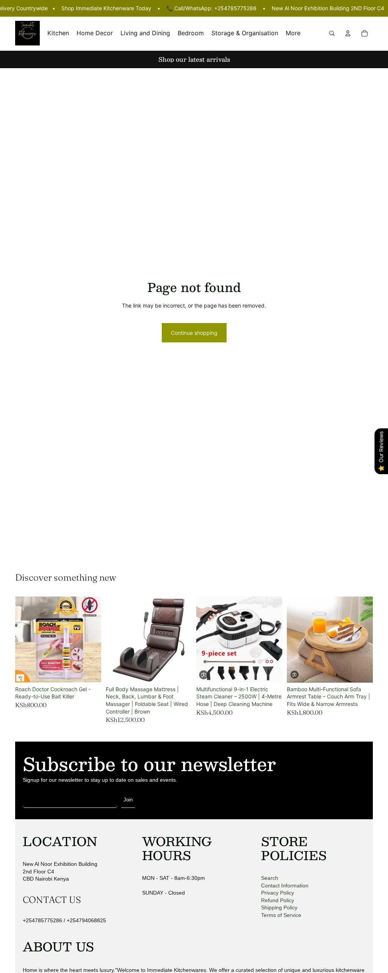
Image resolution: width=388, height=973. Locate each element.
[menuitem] (293, 33)
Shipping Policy (279, 907)
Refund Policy (277, 900)
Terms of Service (281, 915)
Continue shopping (194, 333)
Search (269, 878)
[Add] (89, 671)
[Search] (332, 33)
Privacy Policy (277, 893)
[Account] (348, 33)
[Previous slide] (114, 639)
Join (128, 800)
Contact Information (284, 885)
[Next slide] (183, 639)
